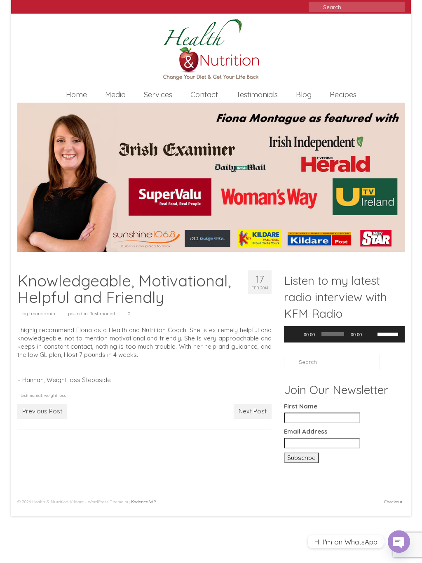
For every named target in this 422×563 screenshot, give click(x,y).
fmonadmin (42, 314)
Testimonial (102, 314)
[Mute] (371, 334)
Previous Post (42, 411)
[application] (344, 334)
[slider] (389, 333)
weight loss (55, 395)
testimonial (31, 395)
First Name (300, 406)
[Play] (295, 334)
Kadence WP (143, 501)
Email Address (306, 431)
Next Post (253, 411)
